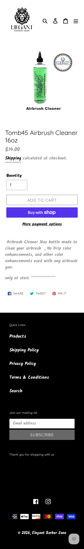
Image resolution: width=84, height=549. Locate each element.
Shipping (13, 158)
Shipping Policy (24, 350)
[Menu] (76, 21)
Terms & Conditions (29, 377)
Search (15, 391)
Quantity (14, 176)
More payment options (42, 224)
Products (17, 336)
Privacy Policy (22, 363)
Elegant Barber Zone (49, 533)
